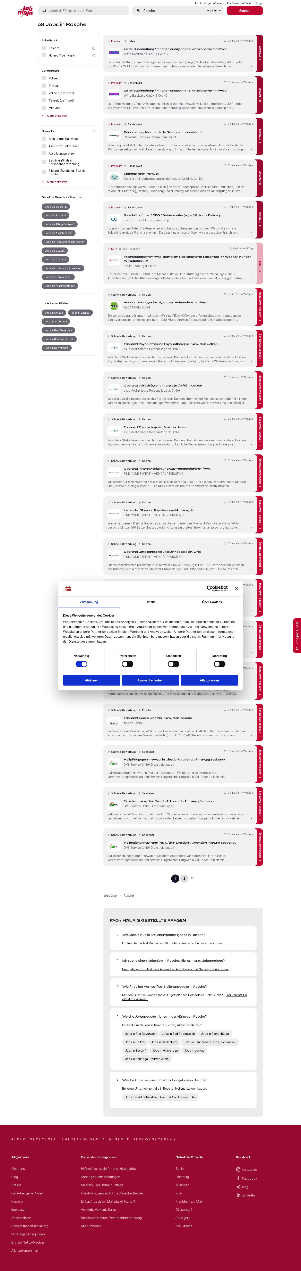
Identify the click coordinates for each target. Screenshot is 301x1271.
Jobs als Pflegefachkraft (59, 224)
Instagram (249, 1169)
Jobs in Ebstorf (135, 1050)
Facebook (249, 1178)
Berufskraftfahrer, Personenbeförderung (111, 1218)
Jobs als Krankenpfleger (60, 285)
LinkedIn (248, 1195)
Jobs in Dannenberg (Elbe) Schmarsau (210, 1042)
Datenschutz (21, 1218)
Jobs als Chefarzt (55, 259)
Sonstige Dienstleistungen (100, 1177)
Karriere (17, 1201)
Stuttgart (182, 1218)
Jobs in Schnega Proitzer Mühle (147, 1059)
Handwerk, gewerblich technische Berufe (112, 1193)
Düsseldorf (183, 1210)
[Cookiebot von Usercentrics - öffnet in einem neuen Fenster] (210, 588)
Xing (245, 1187)
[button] (94, 48)
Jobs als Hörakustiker (58, 277)
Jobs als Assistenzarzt (58, 233)
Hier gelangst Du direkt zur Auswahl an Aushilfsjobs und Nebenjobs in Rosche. (175, 969)
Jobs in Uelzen (54, 312)
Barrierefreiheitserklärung (29, 1226)
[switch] (127, 664)
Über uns (18, 1169)
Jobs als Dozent (54, 250)
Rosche (129, 895)
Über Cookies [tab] (212, 602)
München (182, 1185)
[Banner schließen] (236, 588)
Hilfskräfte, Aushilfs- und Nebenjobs (108, 1169)
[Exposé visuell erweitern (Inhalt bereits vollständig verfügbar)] (251, 66)
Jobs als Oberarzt (56, 206)
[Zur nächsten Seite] (192, 878)
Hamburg (182, 1177)
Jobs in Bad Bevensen (58, 330)
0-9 (172, 1139)
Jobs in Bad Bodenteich (59, 339)
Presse (16, 1185)
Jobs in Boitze (135, 1042)
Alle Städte (183, 1226)
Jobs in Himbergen (165, 1050)
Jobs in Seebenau (56, 321)
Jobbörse (110, 895)
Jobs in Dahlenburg (56, 347)
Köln (178, 1193)
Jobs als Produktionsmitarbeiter (64, 241)
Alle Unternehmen (24, 1250)
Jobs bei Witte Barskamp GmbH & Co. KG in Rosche (160, 1097)
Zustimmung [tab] (89, 602)
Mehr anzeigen (57, 115)
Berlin (179, 1169)
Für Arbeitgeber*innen (27, 1193)
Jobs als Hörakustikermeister (63, 268)
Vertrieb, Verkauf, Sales (98, 1210)
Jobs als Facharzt (55, 215)
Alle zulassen (209, 680)
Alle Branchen (91, 1226)
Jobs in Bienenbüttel (215, 1033)
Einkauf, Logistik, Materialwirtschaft (108, 1201)
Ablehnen (91, 680)
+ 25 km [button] (212, 10)
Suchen (244, 11)
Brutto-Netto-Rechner (28, 1242)
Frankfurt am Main (189, 1201)
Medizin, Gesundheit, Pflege (102, 1185)
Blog (14, 1177)
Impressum (19, 1210)
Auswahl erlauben (150, 680)
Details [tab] (151, 602)
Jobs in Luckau (80, 312)
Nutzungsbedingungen (28, 1234)
